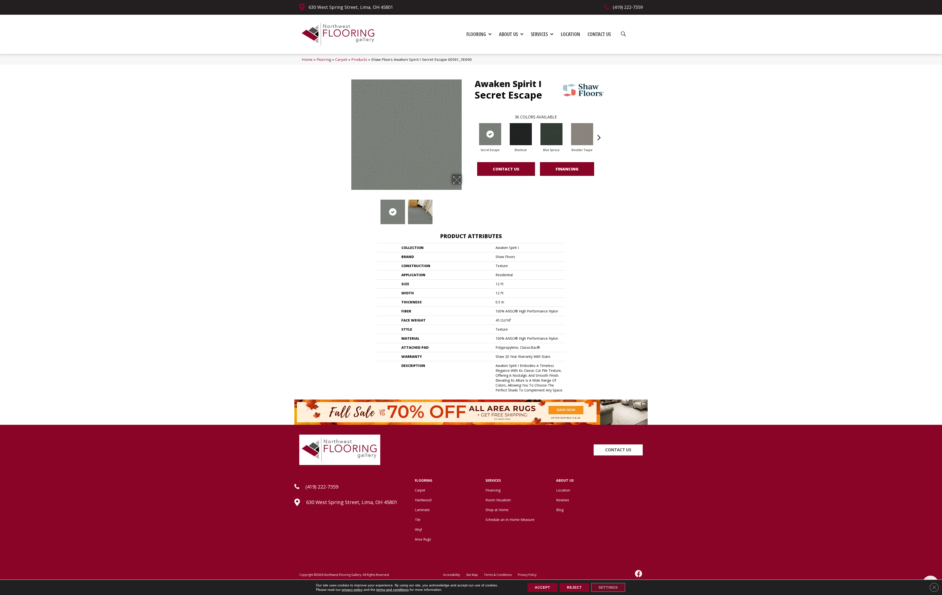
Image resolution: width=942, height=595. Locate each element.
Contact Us (506, 169)
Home (307, 59)
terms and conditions (392, 590)
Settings (608, 587)
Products (359, 59)
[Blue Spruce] (551, 134)
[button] (618, 449)
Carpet (341, 59)
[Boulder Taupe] (582, 134)
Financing (567, 169)
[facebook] (639, 574)
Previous (347, 209)
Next (464, 209)
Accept (542, 587)
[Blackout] (521, 134)
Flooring (323, 59)
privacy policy (352, 590)
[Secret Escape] (490, 134)
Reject (574, 587)
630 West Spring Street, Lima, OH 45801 (351, 7)
